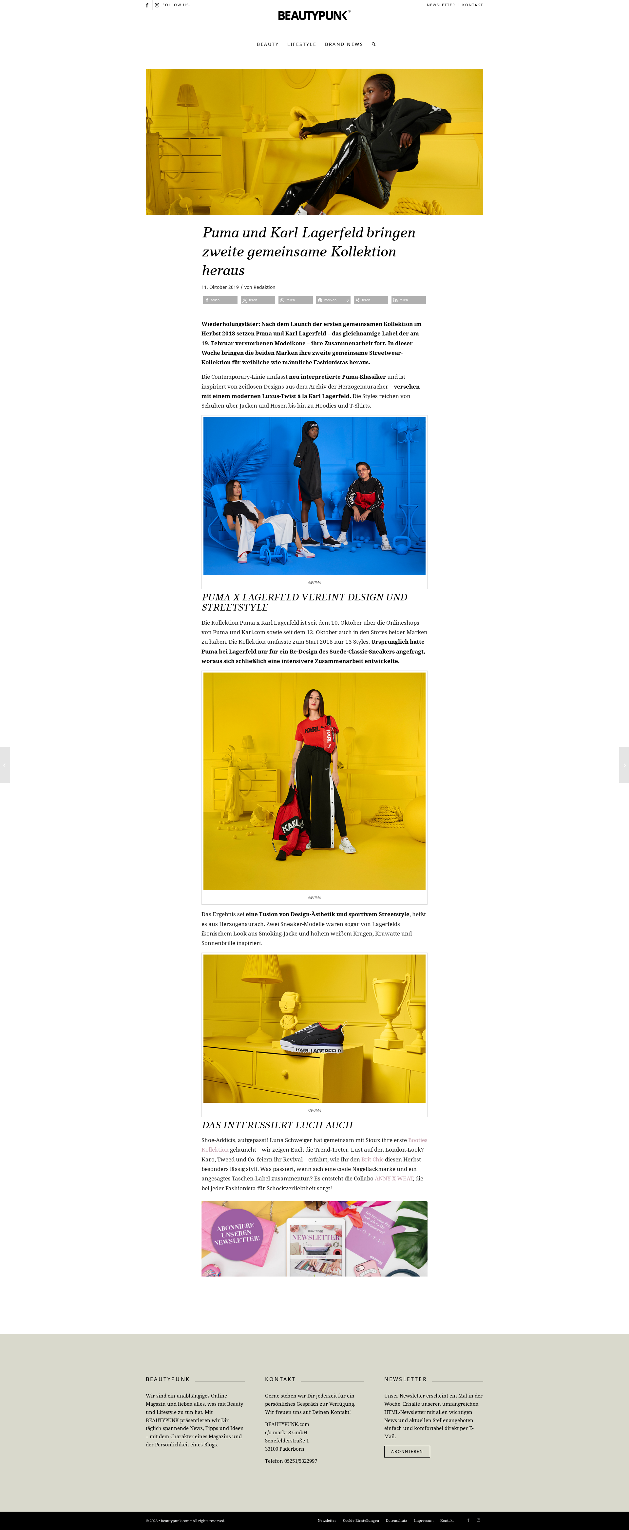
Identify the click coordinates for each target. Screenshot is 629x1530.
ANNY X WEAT (394, 1178)
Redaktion (265, 287)
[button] (220, 300)
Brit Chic (372, 1159)
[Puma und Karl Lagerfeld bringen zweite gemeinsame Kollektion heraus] (314, 142)
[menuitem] (441, 5)
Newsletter (441, 4)
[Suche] (372, 44)
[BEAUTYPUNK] (314, 23)
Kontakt (472, 4)
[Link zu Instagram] (157, 5)
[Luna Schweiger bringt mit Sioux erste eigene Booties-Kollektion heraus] (5, 765)
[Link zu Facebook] (147, 5)
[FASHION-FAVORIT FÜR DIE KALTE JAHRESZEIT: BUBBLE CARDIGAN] (624, 765)
